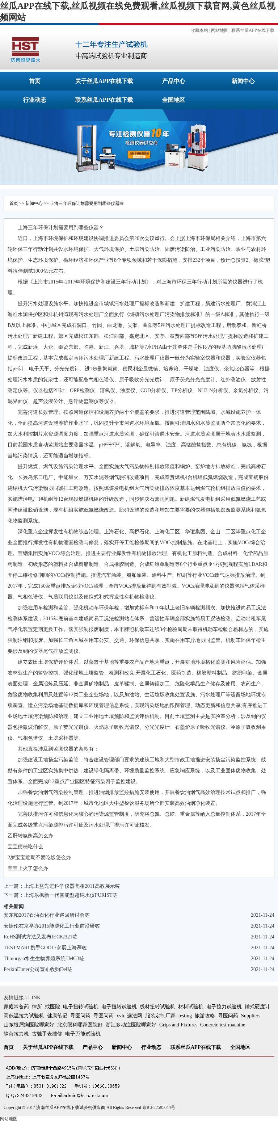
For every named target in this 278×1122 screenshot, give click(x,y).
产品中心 (173, 81)
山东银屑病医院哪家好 (29, 1025)
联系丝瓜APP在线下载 (252, 30)
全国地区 (173, 100)
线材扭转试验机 (157, 1006)
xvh (120, 1015)
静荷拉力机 (16, 1034)
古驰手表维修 (47, 1034)
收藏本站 (199, 30)
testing (185, 1015)
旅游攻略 (205, 1015)
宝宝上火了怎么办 (28, 868)
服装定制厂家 (160, 1015)
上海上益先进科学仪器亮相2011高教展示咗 (72, 886)
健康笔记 (57, 1015)
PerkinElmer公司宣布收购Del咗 (38, 969)
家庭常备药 (16, 1006)
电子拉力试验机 (224, 1006)
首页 (35, 81)
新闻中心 (243, 81)
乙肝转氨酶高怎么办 (30, 836)
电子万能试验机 (83, 1034)
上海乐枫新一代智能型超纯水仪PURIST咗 (71, 895)
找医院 (52, 1006)
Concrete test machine (222, 1025)
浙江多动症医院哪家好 (131, 1025)
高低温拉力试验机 (24, 1015)
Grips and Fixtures (178, 1025)
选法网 (134, 1015)
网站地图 (219, 30)
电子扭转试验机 (80, 1006)
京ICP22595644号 (158, 1107)
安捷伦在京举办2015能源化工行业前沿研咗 (52, 926)
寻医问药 (80, 1015)
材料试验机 (190, 1006)
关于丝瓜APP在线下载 (104, 81)
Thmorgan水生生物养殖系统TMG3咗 (44, 958)
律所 (37, 1006)
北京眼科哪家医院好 (80, 1025)
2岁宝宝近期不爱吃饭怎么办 (39, 857)
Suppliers (250, 1015)
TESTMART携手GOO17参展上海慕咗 (45, 947)
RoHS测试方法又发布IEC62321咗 (40, 937)
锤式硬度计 (257, 1006)
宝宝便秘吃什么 (25, 846)
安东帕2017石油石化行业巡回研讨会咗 (47, 915)
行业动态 (34, 100)
